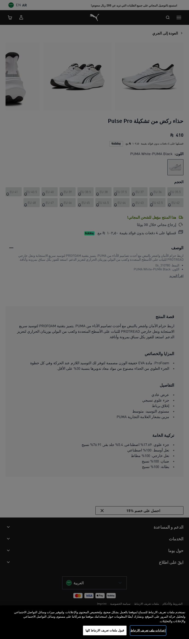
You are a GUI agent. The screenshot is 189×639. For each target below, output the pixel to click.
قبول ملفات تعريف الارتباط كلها (105, 630)
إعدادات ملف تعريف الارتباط (148, 630)
